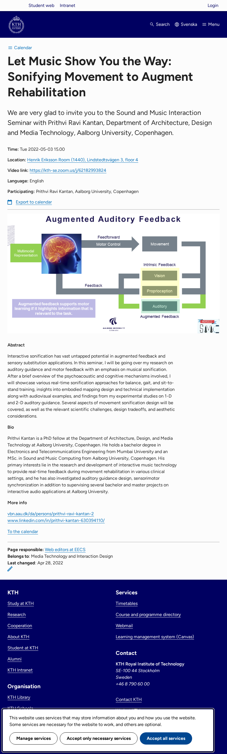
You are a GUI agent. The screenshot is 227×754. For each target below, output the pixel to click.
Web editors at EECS (65, 549)
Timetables (127, 603)
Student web (41, 5)
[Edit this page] (9, 568)
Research (16, 614)
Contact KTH (129, 699)
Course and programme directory (148, 614)
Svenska (189, 24)
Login (213, 5)
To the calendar (22, 531)
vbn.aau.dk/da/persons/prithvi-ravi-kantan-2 (50, 513)
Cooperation (19, 625)
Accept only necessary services (99, 738)
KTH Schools (20, 708)
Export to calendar (34, 202)
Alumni (14, 659)
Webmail (124, 625)
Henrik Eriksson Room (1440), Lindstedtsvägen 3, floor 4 (82, 159)
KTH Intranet (20, 670)
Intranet (67, 5)
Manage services (33, 738)
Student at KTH (22, 647)
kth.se (16, 5)
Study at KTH (20, 603)
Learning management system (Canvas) (155, 636)
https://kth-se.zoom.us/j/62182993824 (68, 170)
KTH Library (18, 697)
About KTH (18, 636)
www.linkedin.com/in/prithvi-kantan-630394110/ (56, 520)
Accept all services (166, 738)
